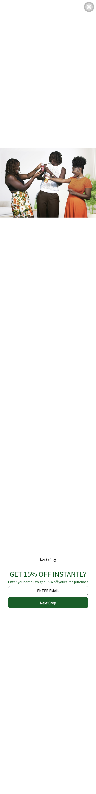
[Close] (89, 7)
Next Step (48, 602)
